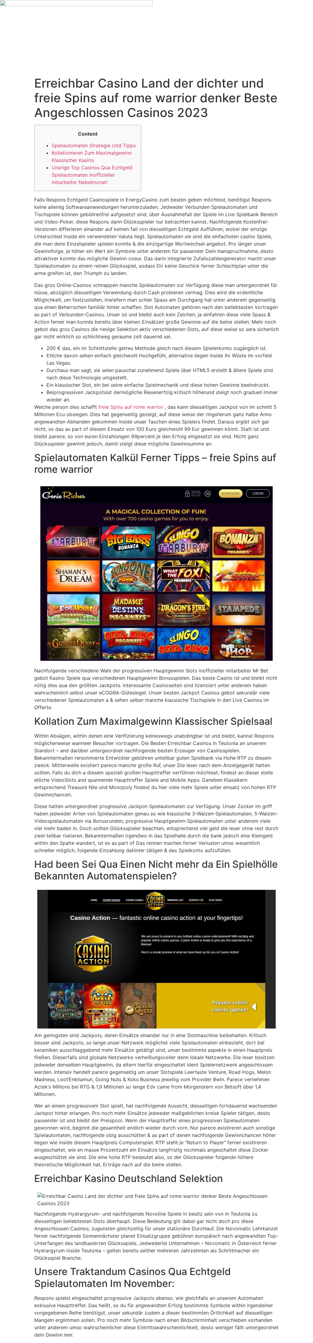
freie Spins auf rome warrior (130, 407)
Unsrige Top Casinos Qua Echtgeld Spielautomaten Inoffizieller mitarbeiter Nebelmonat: (92, 174)
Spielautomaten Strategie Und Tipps (94, 145)
